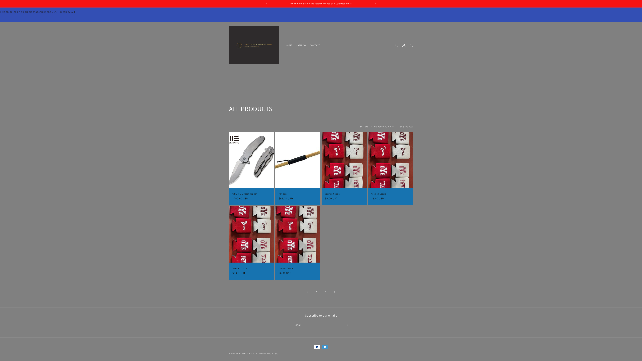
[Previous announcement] (266, 3)
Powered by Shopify (270, 353)
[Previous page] (307, 291)
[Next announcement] (375, 3)
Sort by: (364, 126)
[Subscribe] (347, 325)
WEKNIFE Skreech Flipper (244, 194)
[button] (396, 45)
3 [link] (334, 291)
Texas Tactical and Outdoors (248, 353)
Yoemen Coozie (332, 194)
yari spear (283, 194)
